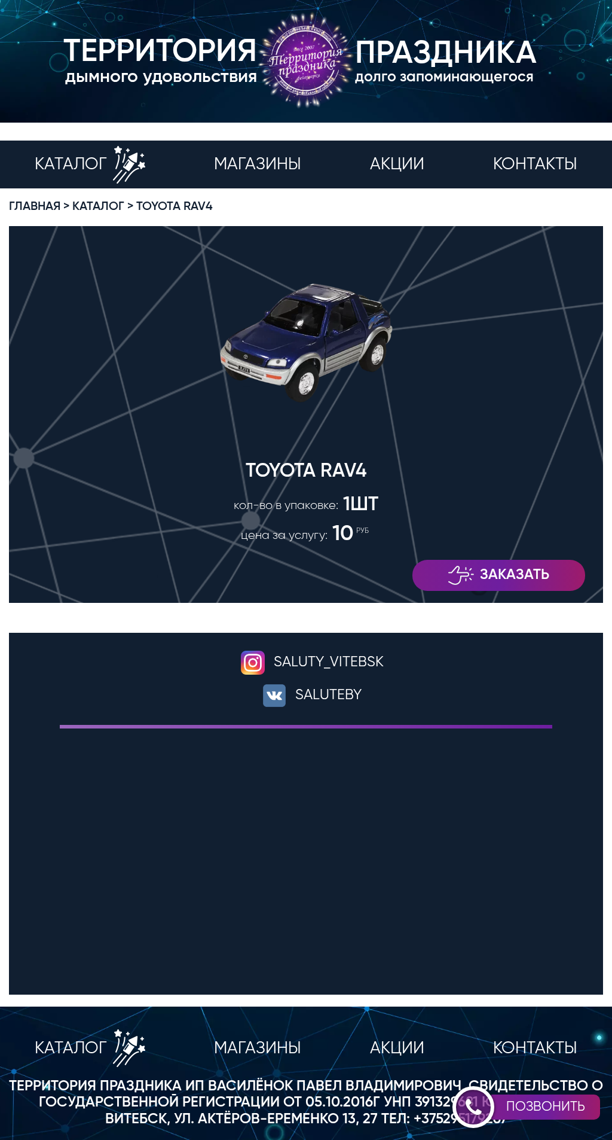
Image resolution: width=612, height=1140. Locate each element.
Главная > (39, 207)
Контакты (535, 164)
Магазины (257, 164)
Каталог (71, 164)
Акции (397, 164)
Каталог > (103, 207)
